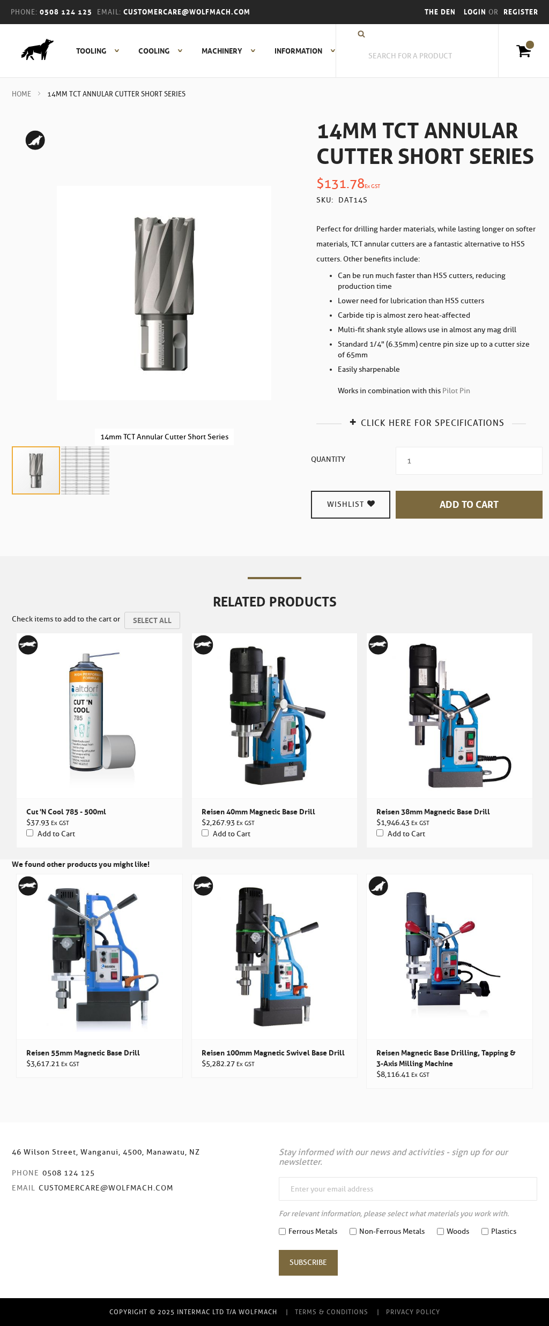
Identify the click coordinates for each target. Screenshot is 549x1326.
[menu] (203, 51)
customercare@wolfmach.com (106, 1188)
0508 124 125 (68, 1173)
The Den (440, 12)
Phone (25, 1173)
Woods (458, 1231)
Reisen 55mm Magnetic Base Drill (83, 1053)
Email (23, 1188)
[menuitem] (92, 51)
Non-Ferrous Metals (392, 1231)
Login (476, 12)
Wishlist (346, 504)
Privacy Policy (413, 1312)
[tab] (426, 422)
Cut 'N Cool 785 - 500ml (66, 811)
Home (21, 94)
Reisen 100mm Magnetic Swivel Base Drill (273, 1053)
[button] (85, 470)
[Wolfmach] (32, 51)
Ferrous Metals (312, 1231)
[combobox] (416, 56)
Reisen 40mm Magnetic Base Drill (258, 811)
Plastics (503, 1231)
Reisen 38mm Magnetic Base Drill (433, 811)
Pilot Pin (456, 390)
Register (520, 12)
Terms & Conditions (331, 1312)
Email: (109, 12)
